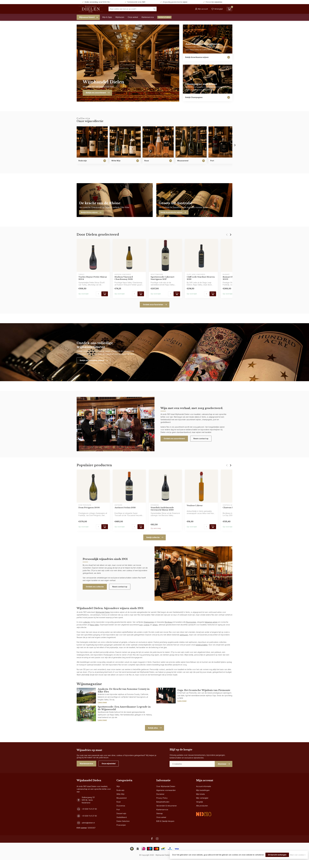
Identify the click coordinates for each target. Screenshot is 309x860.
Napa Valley (94, 625)
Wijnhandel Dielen (103, 612)
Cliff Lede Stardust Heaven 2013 (201, 278)
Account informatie (203, 786)
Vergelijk (199, 802)
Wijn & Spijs (107, 17)
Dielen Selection (123, 821)
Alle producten (202, 806)
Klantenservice (147, 17)
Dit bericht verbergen (277, 855)
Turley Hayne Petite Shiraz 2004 (92, 278)
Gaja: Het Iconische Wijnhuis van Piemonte (203, 690)
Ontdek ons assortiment (174, 438)
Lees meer (102, 702)
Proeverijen (121, 825)
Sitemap (159, 813)
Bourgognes (191, 622)
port (141, 625)
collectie (86, 622)
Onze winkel (133, 17)
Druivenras (120, 806)
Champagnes (149, 622)
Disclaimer (160, 794)
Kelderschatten (164, 17)
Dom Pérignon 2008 (89, 507)
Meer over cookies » (297, 855)
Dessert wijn (121, 813)
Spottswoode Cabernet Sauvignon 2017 (162, 278)
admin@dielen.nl (88, 823)
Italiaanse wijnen (211, 622)
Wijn (118, 786)
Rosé (118, 802)
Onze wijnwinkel (109, 763)
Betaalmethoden (162, 802)
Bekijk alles (153, 728)
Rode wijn (120, 790)
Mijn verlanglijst (202, 798)
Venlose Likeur (195, 505)
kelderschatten (202, 645)
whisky (155, 625)
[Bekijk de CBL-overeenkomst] (203, 812)
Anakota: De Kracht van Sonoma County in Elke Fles (124, 690)
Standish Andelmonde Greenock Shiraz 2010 (162, 508)
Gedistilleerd (121, 817)
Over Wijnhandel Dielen (165, 786)
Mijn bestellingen (203, 790)
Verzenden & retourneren (166, 806)
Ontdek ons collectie (95, 587)
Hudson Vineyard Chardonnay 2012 (124, 278)
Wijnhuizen (119, 17)
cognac (147, 625)
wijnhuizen (184, 635)
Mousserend (121, 798)
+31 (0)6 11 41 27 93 (89, 809)
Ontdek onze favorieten (153, 305)
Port (118, 810)
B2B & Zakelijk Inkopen (165, 821)
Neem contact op (200, 438)
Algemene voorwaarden (166, 790)
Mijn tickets (200, 794)
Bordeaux (168, 622)
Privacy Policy (162, 798)
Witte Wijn (120, 794)
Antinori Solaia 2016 (125, 507)
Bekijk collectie (153, 537)
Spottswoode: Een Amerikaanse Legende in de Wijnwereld (124, 708)
